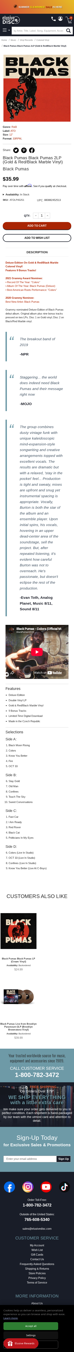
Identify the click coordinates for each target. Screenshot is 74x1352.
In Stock (17, 194)
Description (37, 252)
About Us (37, 1303)
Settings (31, 1335)
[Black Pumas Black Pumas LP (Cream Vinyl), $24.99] (18, 931)
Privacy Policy (37, 1278)
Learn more (10, 1318)
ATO (13, 130)
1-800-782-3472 (37, 1074)
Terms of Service (37, 1282)
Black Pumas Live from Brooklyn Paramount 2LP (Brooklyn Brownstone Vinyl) (18, 1027)
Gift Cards (37, 1254)
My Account (37, 1245)
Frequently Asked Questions (37, 1264)
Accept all (30, 1326)
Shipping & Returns (37, 1268)
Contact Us (37, 1259)
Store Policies (37, 1273)
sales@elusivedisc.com (37, 1228)
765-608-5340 (37, 1219)
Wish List (37, 1250)
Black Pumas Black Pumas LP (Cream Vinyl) (18, 960)
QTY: (27, 216)
